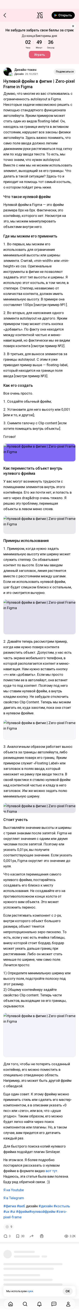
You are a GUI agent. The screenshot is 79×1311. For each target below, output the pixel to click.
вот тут (51, 1171)
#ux (6, 1211)
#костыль (62, 1206)
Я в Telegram (13, 1198)
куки (30, 1291)
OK (68, 1291)
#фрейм (22, 1211)
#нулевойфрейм (42, 1211)
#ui (12, 1211)
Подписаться (65, 71)
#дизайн (46, 1206)
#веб (21, 1206)
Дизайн (19, 73)
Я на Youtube (13, 1190)
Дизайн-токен (25, 70)
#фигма (9, 1206)
